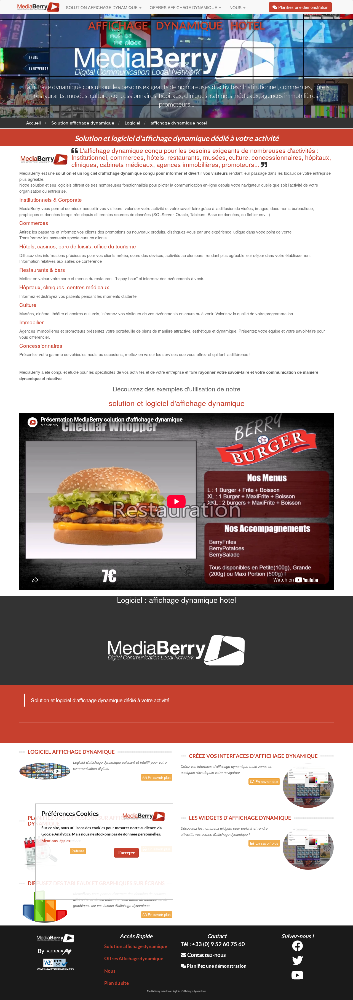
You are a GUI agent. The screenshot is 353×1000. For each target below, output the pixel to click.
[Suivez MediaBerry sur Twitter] (297, 962)
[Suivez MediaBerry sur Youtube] (297, 977)
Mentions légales (55, 841)
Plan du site (116, 983)
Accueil (33, 123)
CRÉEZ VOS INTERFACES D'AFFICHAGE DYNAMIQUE (253, 756)
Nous (236, 7)
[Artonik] (59, 951)
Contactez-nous (206, 955)
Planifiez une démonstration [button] (302, 7)
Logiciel (132, 123)
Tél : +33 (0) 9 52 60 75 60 (213, 944)
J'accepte (126, 852)
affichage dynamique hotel (179, 123)
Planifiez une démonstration (216, 966)
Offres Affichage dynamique (184, 7)
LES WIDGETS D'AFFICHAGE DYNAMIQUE (240, 818)
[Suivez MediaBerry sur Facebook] (297, 948)
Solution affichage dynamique (102, 7)
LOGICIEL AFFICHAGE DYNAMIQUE (71, 752)
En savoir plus (159, 777)
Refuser (77, 851)
